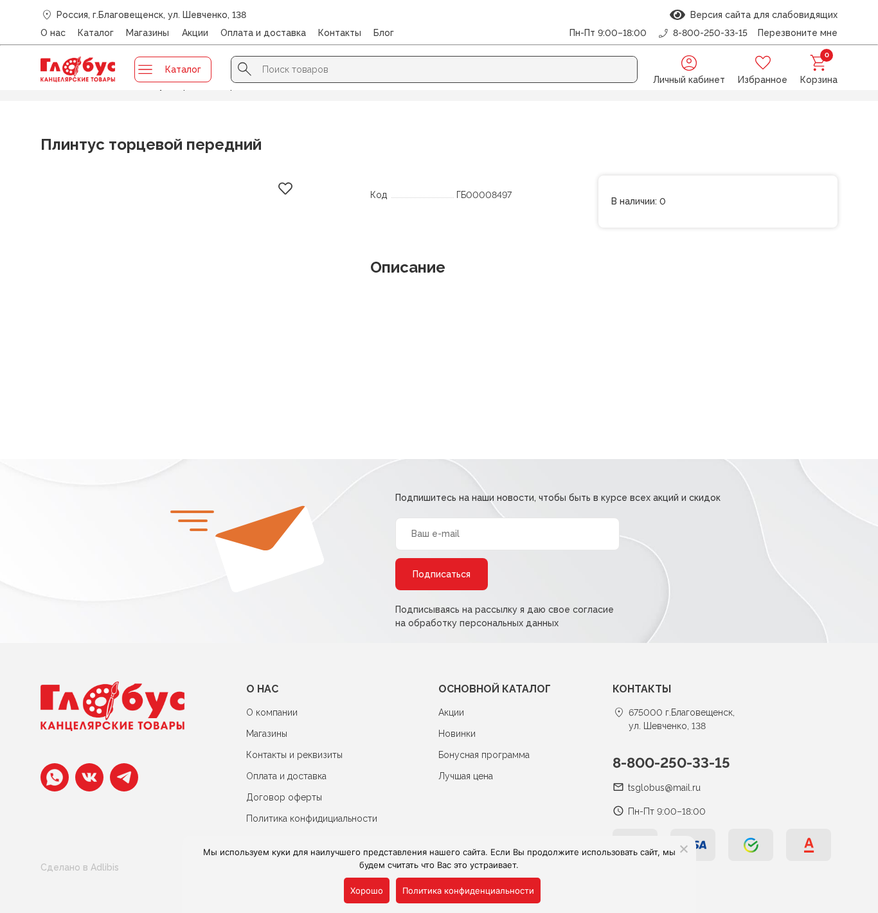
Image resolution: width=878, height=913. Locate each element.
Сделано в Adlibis (79, 867)
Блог (383, 33)
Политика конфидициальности (311, 818)
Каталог (96, 33)
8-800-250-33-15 (671, 762)
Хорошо (366, 890)
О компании (272, 712)
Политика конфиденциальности (468, 890)
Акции (195, 33)
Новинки (457, 733)
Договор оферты (284, 797)
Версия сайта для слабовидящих (761, 15)
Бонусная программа (484, 755)
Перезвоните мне (798, 33)
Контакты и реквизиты (294, 755)
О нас (53, 33)
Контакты (339, 33)
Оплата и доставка (263, 33)
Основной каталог (494, 689)
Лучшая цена (465, 776)
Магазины (147, 33)
